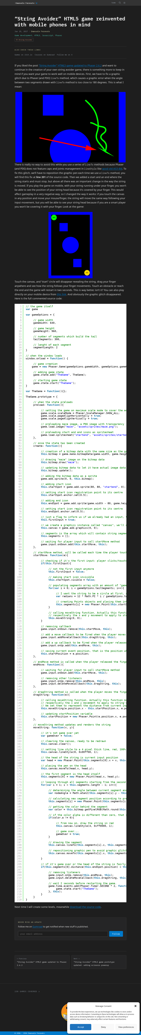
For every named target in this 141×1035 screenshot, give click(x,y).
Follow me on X (64, 55)
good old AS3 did (112, 168)
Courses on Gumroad (45, 55)
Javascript (47, 35)
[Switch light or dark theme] (124, 3)
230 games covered (26, 991)
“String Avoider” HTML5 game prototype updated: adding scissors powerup (94, 962)
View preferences (126, 1027)
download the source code (85, 907)
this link (61, 294)
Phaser (58, 35)
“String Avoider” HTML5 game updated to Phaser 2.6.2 (70, 65)
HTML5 (37, 35)
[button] (135, 1006)
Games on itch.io (23, 55)
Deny (103, 1027)
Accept (81, 1027)
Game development (23, 35)
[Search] (120, 3)
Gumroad (37, 926)
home (114, 3)
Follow (116, 934)
